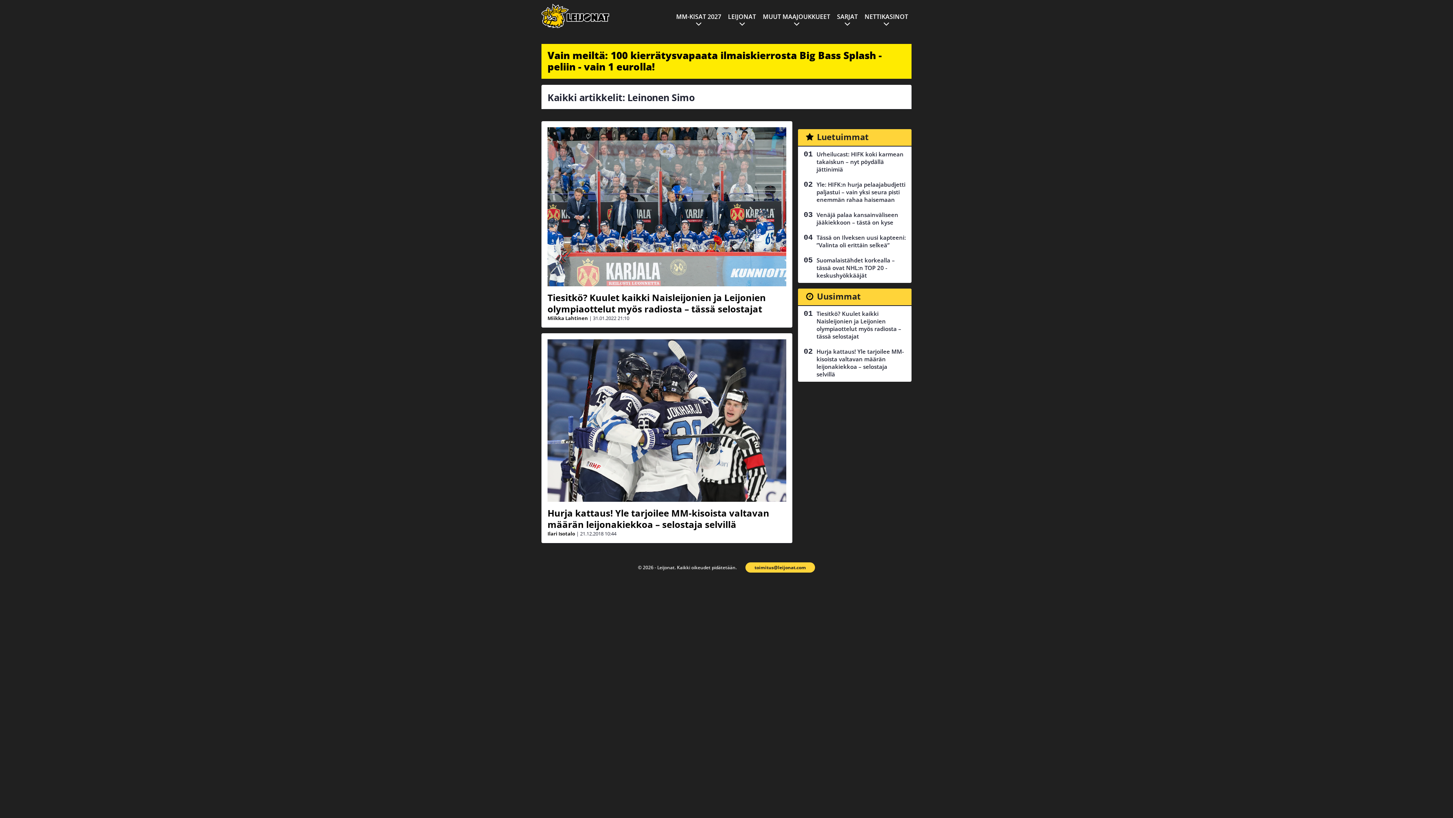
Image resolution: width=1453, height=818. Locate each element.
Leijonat (742, 16)
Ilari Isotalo (561, 533)
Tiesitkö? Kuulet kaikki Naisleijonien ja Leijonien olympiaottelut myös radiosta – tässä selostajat (657, 303)
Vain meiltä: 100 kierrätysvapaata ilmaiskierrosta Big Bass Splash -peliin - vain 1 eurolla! (715, 60)
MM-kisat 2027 (698, 16)
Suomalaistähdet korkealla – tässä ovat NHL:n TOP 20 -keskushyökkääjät (856, 267)
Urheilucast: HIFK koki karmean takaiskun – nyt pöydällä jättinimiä (860, 161)
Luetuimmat (843, 136)
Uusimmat (839, 296)
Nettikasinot (886, 16)
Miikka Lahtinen (568, 318)
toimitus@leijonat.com (780, 567)
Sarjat (847, 16)
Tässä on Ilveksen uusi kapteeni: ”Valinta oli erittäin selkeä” (861, 241)
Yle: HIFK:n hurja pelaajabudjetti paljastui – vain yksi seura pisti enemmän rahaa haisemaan (861, 192)
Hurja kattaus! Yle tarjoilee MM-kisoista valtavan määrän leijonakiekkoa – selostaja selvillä (658, 519)
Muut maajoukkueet (796, 16)
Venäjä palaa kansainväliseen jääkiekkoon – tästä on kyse (857, 218)
